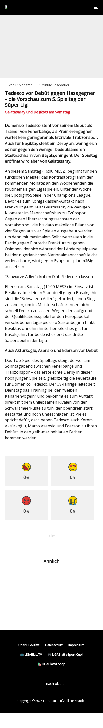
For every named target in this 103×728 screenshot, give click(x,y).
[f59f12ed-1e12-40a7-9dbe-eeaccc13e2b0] (13, 614)
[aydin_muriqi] (13, 576)
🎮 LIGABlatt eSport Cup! (65, 654)
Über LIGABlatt (29, 645)
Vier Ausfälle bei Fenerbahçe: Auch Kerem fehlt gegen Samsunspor (61, 614)
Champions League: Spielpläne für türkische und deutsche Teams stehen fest (59, 595)
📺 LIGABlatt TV (31, 654)
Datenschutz (54, 645)
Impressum (76, 645)
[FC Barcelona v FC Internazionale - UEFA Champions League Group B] (13, 593)
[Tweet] (38, 544)
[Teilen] (25, 544)
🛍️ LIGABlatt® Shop (52, 664)
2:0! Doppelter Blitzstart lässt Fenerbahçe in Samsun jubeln (51, 576)
